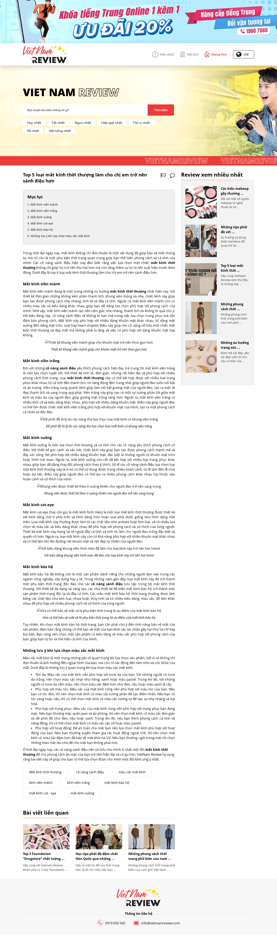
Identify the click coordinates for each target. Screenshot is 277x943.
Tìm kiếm (161, 110)
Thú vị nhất (141, 123)
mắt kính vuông (82, 793)
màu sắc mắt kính (132, 772)
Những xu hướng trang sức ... (235, 345)
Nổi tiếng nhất (60, 131)
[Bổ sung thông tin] (172, 175)
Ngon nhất (83, 123)
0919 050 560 (115, 923)
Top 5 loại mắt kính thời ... (232, 268)
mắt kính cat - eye (42, 793)
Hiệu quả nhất (111, 123)
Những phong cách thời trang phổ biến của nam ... (149, 856)
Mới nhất (167, 54)
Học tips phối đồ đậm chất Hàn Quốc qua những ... (97, 856)
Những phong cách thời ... (232, 306)
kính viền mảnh (41, 782)
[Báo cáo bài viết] (163, 175)
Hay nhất (34, 123)
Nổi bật (193, 54)
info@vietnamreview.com (160, 923)
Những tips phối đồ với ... (234, 229)
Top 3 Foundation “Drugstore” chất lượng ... (43, 856)
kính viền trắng (78, 782)
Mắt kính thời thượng (45, 772)
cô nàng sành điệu (90, 772)
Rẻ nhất (33, 131)
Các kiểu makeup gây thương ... (235, 191)
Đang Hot (219, 54)
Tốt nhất (58, 123)
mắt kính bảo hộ (116, 782)
